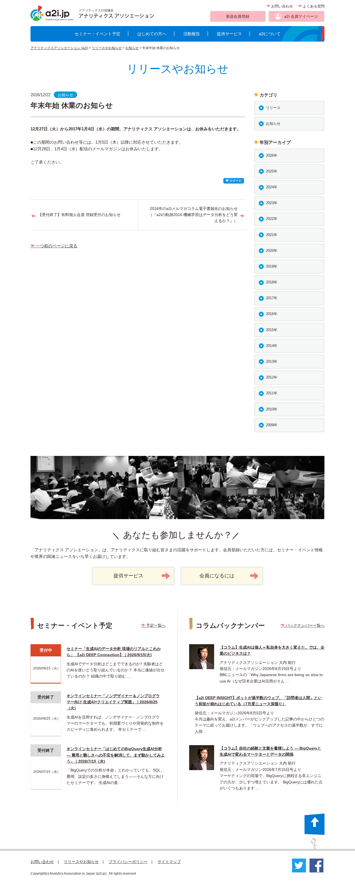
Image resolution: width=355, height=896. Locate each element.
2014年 (271, 346)
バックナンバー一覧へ (304, 625)
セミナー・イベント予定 (97, 33)
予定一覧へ (155, 625)
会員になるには (216, 575)
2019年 (271, 266)
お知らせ (132, 48)
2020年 (271, 250)
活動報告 (191, 33)
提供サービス (229, 33)
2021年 (271, 235)
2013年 (271, 361)
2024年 (271, 187)
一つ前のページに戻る (56, 245)
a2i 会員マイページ (301, 16)
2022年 (271, 219)
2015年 (271, 330)
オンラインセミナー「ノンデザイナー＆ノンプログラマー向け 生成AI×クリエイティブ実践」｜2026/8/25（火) (113, 702)
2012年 (271, 377)
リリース (273, 108)
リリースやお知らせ (107, 48)
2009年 (271, 425)
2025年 (271, 171)
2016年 (271, 314)
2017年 (271, 298)
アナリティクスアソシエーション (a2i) (59, 48)
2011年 (271, 393)
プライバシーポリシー (128, 861)
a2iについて (270, 33)
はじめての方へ (151, 33)
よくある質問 (313, 6)
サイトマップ (169, 861)
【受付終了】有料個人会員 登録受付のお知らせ (79, 214)
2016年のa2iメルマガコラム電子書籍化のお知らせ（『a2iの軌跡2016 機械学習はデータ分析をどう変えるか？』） (193, 214)
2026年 (271, 155)
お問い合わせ (281, 6)
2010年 (271, 409)
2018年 (271, 282)
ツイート (235, 180)
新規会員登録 (237, 16)
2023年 (271, 203)
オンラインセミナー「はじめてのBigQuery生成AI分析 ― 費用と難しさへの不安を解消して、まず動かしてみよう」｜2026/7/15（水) (116, 755)
